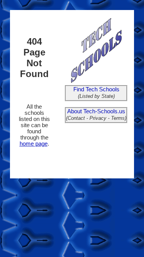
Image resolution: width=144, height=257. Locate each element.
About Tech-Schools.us (96, 111)
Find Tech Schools (96, 89)
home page (34, 144)
